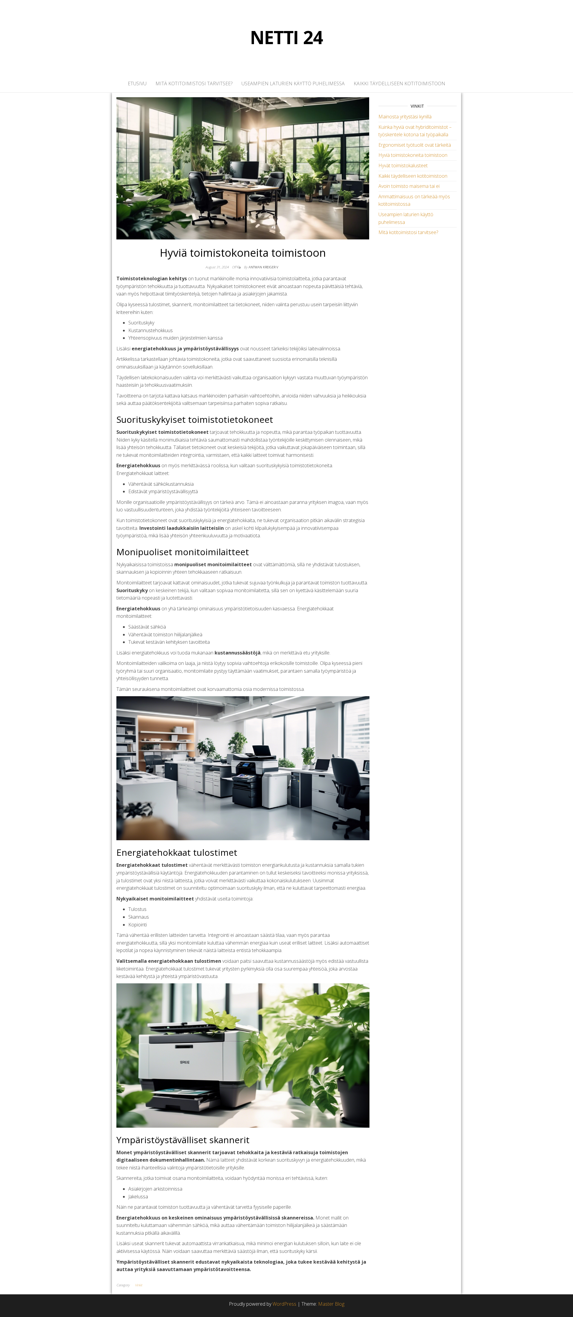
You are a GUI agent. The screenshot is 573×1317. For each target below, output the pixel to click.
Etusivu (137, 83)
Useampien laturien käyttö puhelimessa (293, 83)
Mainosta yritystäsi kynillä (405, 116)
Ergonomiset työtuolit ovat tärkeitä (414, 145)
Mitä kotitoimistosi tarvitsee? (193, 83)
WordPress (284, 1304)
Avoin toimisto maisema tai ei (409, 186)
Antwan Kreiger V (263, 267)
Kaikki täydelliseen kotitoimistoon (399, 83)
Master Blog (331, 1304)
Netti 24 (286, 37)
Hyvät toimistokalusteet (403, 165)
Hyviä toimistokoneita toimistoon (412, 155)
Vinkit (138, 1285)
